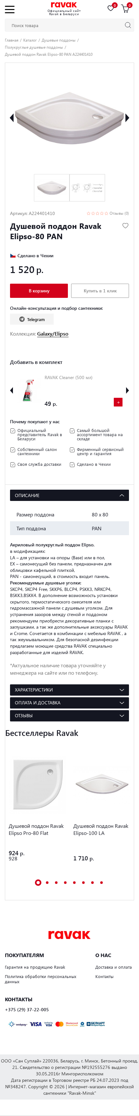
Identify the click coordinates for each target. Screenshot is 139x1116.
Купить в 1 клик (100, 291)
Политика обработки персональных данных (40, 979)
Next (127, 117)
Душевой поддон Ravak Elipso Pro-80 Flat (36, 829)
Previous (11, 117)
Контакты (104, 976)
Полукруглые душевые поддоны (34, 47)
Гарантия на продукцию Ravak (35, 967)
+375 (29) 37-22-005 (27, 1009)
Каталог (30, 40)
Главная (11, 40)
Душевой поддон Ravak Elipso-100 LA (100, 829)
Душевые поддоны (59, 40)
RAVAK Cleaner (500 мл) (68, 377)
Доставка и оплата (113, 967)
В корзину (39, 291)
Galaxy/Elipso (53, 333)
